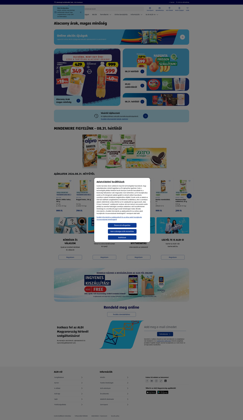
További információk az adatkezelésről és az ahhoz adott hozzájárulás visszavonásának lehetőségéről (119, 218)
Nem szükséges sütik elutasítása (122, 231)
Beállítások (122, 237)
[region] (122, 210)
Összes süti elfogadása (122, 225)
